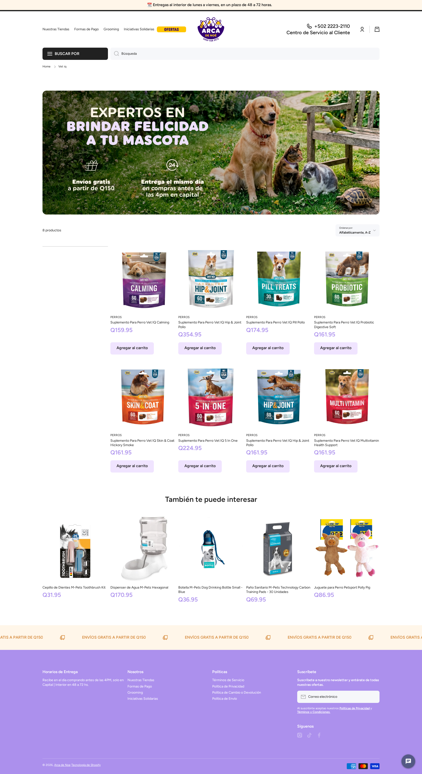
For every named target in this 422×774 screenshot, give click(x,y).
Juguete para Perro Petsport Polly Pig (342, 587)
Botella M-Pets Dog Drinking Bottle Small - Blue (210, 589)
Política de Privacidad (228, 686)
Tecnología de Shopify (86, 765)
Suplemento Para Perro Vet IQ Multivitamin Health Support (346, 443)
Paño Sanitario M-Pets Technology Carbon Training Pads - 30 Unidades (278, 589)
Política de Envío (224, 699)
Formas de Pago (139, 686)
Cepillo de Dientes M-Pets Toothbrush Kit (74, 587)
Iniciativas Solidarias (142, 699)
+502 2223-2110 (332, 26)
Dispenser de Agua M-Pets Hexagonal (139, 587)
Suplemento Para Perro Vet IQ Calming (139, 322)
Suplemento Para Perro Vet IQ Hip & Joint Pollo (209, 324)
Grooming (135, 692)
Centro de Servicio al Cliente (318, 32)
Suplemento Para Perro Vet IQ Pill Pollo (275, 322)
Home (46, 66)
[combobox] (245, 54)
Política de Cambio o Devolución (236, 692)
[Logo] (211, 29)
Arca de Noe (62, 765)
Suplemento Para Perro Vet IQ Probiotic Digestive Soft (344, 324)
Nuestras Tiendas (140, 680)
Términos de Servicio (228, 680)
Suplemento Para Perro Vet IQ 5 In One (208, 441)
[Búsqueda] (114, 54)
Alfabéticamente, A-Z (354, 232)
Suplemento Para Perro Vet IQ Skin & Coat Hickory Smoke (142, 443)
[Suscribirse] (373, 697)
